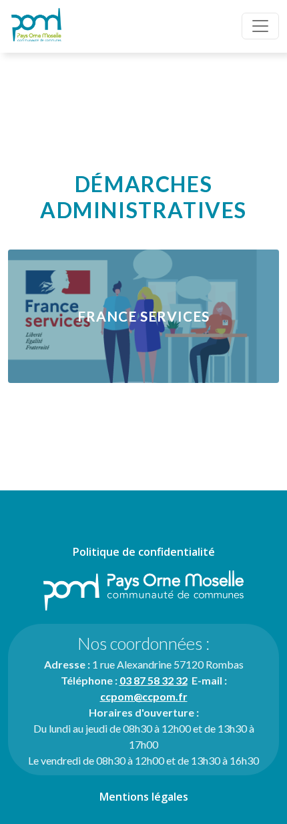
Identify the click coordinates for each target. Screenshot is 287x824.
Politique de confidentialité (144, 551)
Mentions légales (143, 796)
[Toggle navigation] (260, 26)
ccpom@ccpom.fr (144, 696)
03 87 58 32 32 (153, 680)
